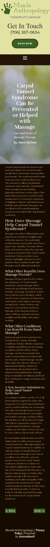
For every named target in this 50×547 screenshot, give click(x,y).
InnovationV (26, 536)
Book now (25, 43)
